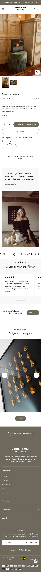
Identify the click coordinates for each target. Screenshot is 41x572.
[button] (3, 8)
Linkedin (28, 550)
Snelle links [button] (6, 471)
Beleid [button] (4, 518)
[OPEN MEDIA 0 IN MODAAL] (37, 72)
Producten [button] (6, 509)
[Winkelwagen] (38, 9)
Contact (5, 493)
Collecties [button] (6, 501)
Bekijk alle (32, 313)
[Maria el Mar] (20, 450)
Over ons (5, 480)
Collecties (5, 476)
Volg (21, 418)
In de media (6, 484)
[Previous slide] (4, 375)
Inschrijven (31, 542)
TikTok (21, 550)
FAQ (3, 489)
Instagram (13, 550)
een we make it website (32, 558)
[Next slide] (36, 375)
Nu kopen (20, 131)
